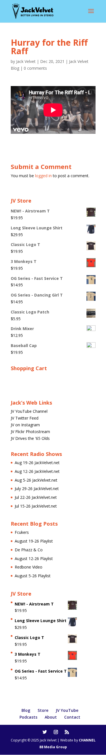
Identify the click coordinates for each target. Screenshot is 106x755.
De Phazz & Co (29, 549)
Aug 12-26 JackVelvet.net (37, 471)
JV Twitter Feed (24, 418)
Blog (25, 710)
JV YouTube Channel (29, 411)
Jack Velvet (26, 61)
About (51, 717)
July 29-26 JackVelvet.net (37, 488)
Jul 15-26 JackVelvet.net (36, 506)
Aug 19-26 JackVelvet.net (37, 462)
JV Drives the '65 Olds (30, 438)
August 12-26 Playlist (34, 558)
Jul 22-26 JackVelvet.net (36, 497)
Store (43, 710)
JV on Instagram (25, 424)
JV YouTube (67, 710)
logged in (43, 175)
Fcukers (22, 532)
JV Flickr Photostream (30, 431)
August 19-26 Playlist (34, 541)
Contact (72, 717)
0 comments (35, 68)
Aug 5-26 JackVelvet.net (36, 480)
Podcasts (28, 717)
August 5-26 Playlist (33, 575)
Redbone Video (28, 567)
